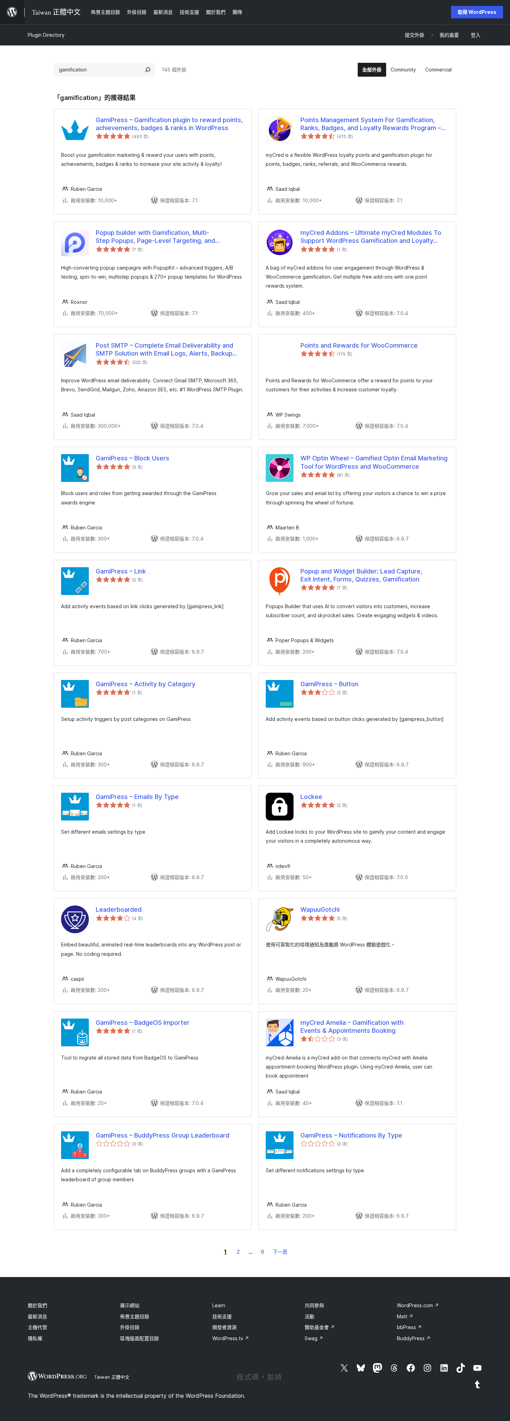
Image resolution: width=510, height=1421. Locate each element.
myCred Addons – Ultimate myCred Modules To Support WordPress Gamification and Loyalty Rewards (370, 237)
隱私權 (35, 1338)
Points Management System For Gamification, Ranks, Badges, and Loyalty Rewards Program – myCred (370, 124)
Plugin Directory (46, 35)
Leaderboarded (119, 909)
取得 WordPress (477, 12)
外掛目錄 (129, 1327)
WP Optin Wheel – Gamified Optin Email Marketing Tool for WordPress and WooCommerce (374, 462)
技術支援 (222, 1316)
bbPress (409, 1327)
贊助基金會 (320, 1327)
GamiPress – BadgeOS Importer (142, 1022)
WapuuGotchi (320, 909)
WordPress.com (418, 1305)
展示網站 (129, 1305)
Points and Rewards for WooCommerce (359, 345)
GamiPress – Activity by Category (145, 684)
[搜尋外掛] (148, 70)
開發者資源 (224, 1327)
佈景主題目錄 (134, 1316)
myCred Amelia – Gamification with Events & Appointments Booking (351, 1026)
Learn (218, 1305)
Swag (314, 1338)
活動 (309, 1316)
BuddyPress (414, 1338)
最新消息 (37, 1316)
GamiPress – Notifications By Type (351, 1135)
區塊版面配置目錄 (139, 1338)
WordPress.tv (230, 1338)
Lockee (311, 796)
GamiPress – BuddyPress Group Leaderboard (162, 1135)
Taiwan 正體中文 (111, 1377)
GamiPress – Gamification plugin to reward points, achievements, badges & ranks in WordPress (169, 123)
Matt (405, 1316)
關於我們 (37, 1305)
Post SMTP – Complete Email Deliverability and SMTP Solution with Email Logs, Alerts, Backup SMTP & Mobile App (164, 350)
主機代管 (37, 1327)
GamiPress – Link (121, 571)
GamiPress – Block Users (132, 458)
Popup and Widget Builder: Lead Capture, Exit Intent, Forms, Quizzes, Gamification (361, 575)
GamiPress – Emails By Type (137, 796)
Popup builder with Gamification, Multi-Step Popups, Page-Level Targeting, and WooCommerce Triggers (155, 237)
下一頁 (280, 1252)
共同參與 (314, 1305)
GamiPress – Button (329, 684)
